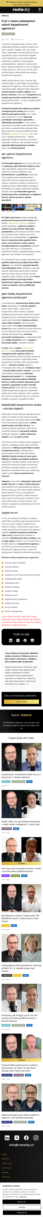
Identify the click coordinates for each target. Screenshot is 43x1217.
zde (27, 684)
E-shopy (5, 926)
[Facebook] (26, 1137)
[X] (18, 640)
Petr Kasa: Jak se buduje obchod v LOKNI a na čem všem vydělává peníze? (21, 870)
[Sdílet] (25, 640)
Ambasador (7, 975)
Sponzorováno (8, 34)
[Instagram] (36, 1137)
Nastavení (22, 1207)
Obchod (5, 876)
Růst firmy (18, 1075)
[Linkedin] (10, 640)
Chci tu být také (11, 212)
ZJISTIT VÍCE (21, 702)
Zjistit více (23, 1197)
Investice (6, 782)
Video (29, 782)
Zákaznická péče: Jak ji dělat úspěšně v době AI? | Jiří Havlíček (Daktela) (21, 1116)
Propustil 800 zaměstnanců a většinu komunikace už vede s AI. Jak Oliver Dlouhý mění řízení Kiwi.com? (20, 1068)
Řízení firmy (7, 1075)
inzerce (6, 39)
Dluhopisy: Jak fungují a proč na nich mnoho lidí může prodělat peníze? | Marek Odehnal (20, 1018)
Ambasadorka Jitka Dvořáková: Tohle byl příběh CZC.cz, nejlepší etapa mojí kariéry (21, 968)
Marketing (6, 829)
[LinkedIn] (7, 1137)
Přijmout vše (21, 1202)
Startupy (15, 876)
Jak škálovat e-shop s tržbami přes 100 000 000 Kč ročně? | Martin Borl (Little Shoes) (20, 918)
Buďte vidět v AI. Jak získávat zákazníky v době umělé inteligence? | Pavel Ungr (21, 823)
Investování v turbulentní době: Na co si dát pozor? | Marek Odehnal (21, 776)
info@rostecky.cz (21, 1145)
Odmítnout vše (22, 1213)
